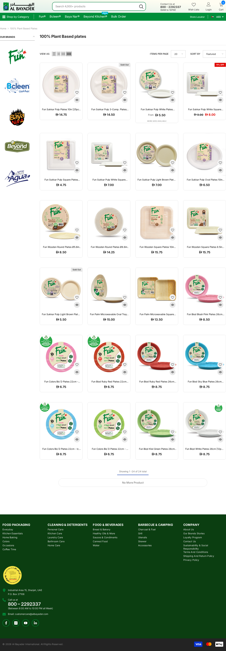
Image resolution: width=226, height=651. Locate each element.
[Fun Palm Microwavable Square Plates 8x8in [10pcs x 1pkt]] (157, 289)
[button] (54, 54)
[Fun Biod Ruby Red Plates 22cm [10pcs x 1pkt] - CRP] (109, 356)
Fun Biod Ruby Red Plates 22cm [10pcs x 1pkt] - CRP (108, 381)
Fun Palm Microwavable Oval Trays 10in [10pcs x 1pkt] (109, 314)
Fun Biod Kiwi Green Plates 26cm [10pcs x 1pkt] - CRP (157, 448)
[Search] (99, 6)
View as (44, 53)
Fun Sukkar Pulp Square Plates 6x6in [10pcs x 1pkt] (61, 179)
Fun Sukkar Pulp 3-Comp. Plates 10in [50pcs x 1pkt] (109, 109)
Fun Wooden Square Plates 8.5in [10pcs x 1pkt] (204, 247)
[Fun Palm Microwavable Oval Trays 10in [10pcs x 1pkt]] (109, 289)
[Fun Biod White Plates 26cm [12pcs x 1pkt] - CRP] (204, 423)
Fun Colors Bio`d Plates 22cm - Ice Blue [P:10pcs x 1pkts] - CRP (61, 448)
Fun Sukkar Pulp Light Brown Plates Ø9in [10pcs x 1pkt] (156, 179)
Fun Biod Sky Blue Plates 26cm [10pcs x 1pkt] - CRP (205, 381)
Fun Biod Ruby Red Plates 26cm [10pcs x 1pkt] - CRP (156, 381)
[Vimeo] (35, 623)
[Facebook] (6, 623)
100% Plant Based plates (23, 28)
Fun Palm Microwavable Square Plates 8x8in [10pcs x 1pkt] (157, 314)
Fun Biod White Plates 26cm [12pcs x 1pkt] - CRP (204, 448)
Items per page (159, 53)
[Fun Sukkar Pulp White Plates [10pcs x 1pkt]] (157, 84)
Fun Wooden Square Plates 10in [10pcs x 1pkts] (157, 247)
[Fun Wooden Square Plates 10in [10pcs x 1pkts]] (157, 221)
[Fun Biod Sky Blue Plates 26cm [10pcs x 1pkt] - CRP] (204, 356)
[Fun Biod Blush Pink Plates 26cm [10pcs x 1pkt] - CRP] (204, 289)
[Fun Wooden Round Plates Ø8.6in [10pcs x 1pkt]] (109, 221)
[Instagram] (16, 623)
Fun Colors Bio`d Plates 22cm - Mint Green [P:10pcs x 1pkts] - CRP (109, 448)
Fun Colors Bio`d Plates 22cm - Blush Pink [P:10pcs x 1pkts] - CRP (61, 381)
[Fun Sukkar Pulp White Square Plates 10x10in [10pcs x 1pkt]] (204, 84)
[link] (17, 56)
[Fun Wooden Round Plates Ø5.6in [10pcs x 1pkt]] (61, 221)
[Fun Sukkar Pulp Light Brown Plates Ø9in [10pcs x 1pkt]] (157, 154)
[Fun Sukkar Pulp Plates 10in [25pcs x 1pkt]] (61, 84)
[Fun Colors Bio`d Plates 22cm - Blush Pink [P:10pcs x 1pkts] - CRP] (61, 356)
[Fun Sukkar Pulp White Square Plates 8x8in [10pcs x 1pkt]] (109, 154)
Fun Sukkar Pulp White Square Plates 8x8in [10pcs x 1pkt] (109, 179)
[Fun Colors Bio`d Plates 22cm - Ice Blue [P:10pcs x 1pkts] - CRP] (61, 423)
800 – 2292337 (24, 604)
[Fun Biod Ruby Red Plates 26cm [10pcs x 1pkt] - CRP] (157, 356)
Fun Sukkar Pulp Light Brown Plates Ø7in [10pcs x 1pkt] (61, 314)
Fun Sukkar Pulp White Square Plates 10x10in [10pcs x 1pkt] (204, 109)
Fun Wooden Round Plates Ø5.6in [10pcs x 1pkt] (61, 247)
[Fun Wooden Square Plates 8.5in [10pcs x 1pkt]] (204, 221)
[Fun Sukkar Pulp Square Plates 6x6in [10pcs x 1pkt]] (61, 154)
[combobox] (94, 6)
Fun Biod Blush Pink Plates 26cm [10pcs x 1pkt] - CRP (204, 314)
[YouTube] (25, 623)
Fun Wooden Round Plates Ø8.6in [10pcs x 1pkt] (109, 247)
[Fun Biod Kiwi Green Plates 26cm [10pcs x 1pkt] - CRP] (157, 423)
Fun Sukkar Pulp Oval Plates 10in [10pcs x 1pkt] (204, 179)
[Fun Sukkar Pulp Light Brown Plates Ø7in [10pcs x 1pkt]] (61, 289)
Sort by (195, 53)
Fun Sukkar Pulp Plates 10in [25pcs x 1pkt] (61, 109)
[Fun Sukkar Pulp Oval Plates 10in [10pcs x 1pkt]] (204, 154)
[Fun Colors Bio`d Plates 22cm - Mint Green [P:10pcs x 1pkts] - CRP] (109, 423)
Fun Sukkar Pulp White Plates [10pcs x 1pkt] (157, 109)
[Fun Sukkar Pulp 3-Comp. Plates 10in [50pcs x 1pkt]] (109, 84)
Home (3, 28)
